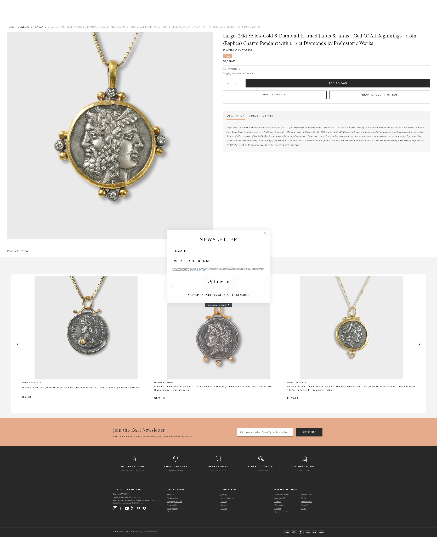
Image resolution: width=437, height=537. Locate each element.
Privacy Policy (196, 270)
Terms (203, 270)
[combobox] (177, 261)
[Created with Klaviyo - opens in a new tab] (218, 305)
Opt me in (219, 281)
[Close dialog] (265, 233)
